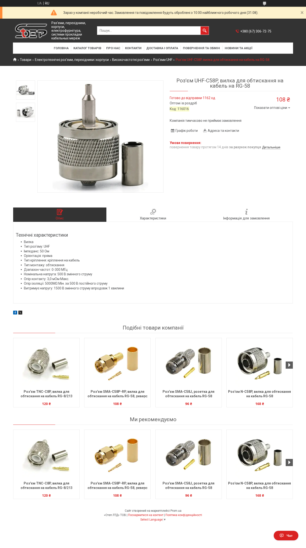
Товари (25, 60)
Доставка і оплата (162, 48)
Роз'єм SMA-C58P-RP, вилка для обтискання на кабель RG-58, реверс (117, 394)
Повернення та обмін (201, 48)
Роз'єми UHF (162, 60)
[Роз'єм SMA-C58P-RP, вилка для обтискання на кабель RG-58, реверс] (117, 363)
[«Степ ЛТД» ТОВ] (31, 31)
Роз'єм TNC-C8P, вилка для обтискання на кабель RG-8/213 (46, 394)
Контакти (133, 48)
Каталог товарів (87, 48)
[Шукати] (205, 31)
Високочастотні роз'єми (131, 60)
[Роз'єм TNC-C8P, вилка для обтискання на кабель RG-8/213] (46, 363)
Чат (290, 535)
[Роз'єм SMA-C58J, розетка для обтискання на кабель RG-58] (188, 363)
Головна (61, 48)
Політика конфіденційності (183, 515)
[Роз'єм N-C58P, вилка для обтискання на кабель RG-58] (259, 363)
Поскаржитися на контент (145, 515)
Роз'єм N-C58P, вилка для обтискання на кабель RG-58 (259, 394)
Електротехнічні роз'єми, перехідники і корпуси (72, 60)
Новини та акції (238, 48)
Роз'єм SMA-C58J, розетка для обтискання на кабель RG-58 (188, 394)
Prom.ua (175, 510)
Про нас (113, 48)
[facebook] (15, 313)
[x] (20, 313)
